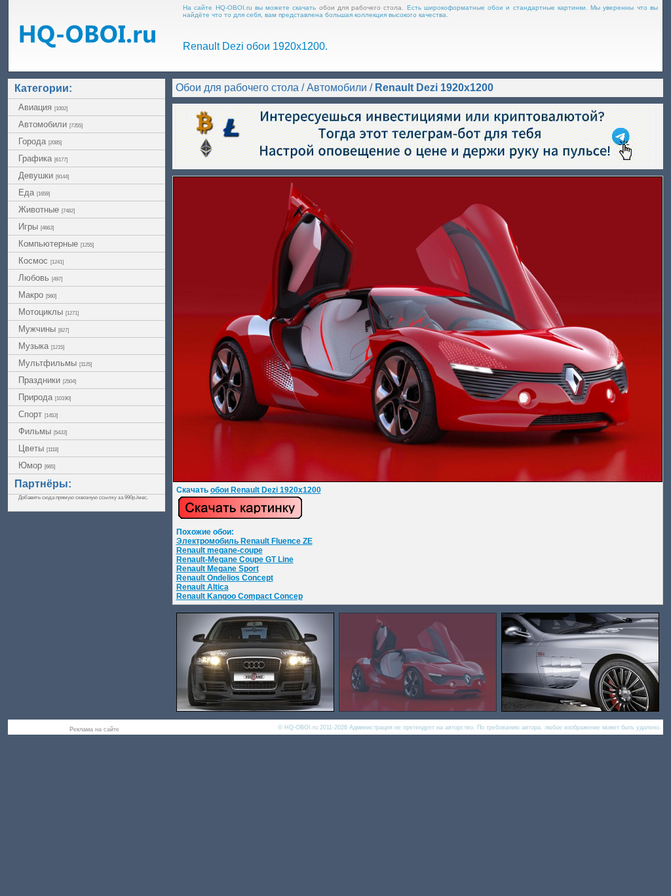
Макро (37, 295)
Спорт (38, 414)
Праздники (47, 380)
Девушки (43, 175)
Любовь (40, 278)
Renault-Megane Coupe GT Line (235, 559)
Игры (36, 227)
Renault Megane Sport (217, 568)
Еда (34, 192)
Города (40, 141)
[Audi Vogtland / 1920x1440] (255, 708)
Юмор (36, 465)
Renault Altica (202, 587)
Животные (46, 209)
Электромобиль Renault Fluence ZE (244, 541)
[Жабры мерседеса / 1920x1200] (580, 708)
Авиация (42, 107)
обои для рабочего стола (360, 7)
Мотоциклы (48, 312)
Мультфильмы (55, 363)
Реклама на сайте (94, 729)
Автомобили (50, 124)
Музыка (41, 346)
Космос (41, 261)
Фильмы (42, 431)
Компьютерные (56, 244)
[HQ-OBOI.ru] (87, 44)
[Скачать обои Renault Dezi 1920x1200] (240, 516)
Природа (44, 397)
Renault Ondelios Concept (224, 577)
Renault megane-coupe (219, 550)
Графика (42, 158)
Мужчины (43, 329)
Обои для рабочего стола (237, 87)
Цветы (38, 448)
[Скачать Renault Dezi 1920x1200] (417, 479)
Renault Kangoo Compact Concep (239, 596)
